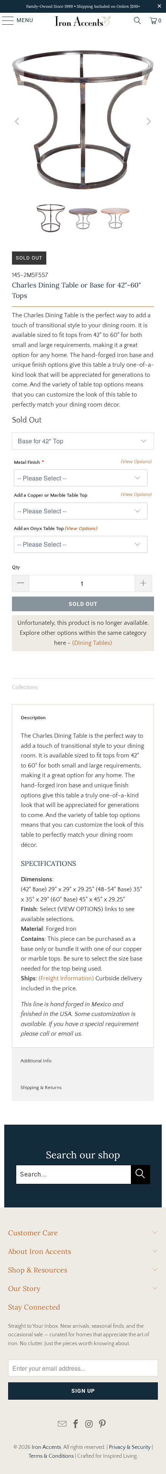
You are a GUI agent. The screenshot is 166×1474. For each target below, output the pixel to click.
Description (33, 717)
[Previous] (18, 121)
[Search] (137, 20)
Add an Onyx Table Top (55, 528)
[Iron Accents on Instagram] (89, 1424)
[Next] (148, 121)
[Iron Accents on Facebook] (76, 1424)
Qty (16, 567)
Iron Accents (46, 1447)
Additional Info (35, 1061)
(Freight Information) (66, 978)
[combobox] (83, 1174)
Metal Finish (27, 462)
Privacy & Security (130, 1447)
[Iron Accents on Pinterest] (102, 1424)
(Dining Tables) (92, 643)
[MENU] (4, 20)
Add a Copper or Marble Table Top (50, 495)
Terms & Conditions (51, 1456)
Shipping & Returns (41, 1087)
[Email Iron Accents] (62, 1424)
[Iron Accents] (83, 20)
